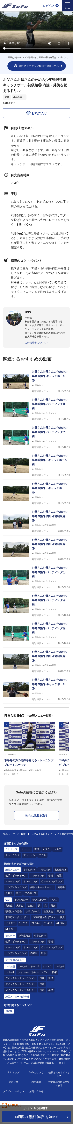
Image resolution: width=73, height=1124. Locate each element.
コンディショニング (15, 887)
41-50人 (60, 923)
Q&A (7, 899)
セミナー (10, 935)
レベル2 (35, 966)
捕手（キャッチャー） (42, 887)
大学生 (19, 905)
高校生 (8, 905)
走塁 (59, 875)
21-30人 (36, 923)
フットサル (29, 855)
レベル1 (23, 966)
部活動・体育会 (13, 911)
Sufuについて (36, 1072)
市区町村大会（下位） (44, 917)
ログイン (48, 5)
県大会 (60, 911)
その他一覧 (31, 893)
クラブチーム (33, 911)
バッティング (37, 875)
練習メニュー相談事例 (17, 996)
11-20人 (23, 923)
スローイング (12, 881)
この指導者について (35, 342)
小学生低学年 (21, 899)
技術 (54, 972)
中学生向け (45, 869)
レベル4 (59, 966)
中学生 (53, 899)
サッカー (26, 849)
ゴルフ (57, 849)
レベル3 (47, 966)
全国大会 (48, 911)
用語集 (8, 1011)
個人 (62, 917)
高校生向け (60, 869)
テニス (42, 855)
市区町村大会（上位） (17, 917)
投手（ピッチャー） (15, 875)
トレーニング (12, 855)
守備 (50, 875)
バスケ (46, 849)
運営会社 (13, 1081)
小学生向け (19, 97)
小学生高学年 (39, 899)
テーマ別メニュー (14, 960)
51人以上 (10, 929)
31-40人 (48, 923)
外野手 (8, 893)
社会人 (30, 905)
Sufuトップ (9, 834)
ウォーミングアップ (51, 881)
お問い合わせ (36, 1091)
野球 (7, 97)
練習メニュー (12, 869)
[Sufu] (15, 5)
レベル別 (10, 966)
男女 (53, 905)
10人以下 (10, 923)
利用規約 (36, 1081)
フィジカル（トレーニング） (33, 972)
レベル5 (9, 972)
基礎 (50, 978)
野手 (18, 893)
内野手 (61, 887)
